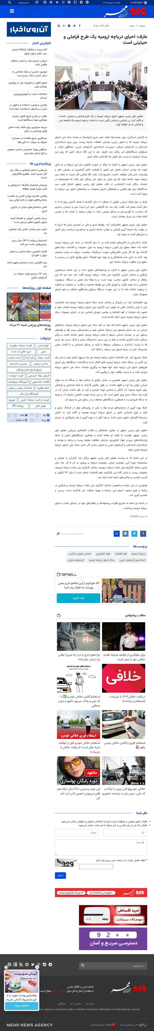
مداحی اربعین (41, 364)
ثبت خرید (78, 598)
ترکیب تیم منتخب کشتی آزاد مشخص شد (28, 231)
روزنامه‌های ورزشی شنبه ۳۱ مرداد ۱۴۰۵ (30, 327)
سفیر (43, 352)
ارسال (60, 875)
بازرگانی (61, 1004)
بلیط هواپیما (43, 388)
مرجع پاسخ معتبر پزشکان (29, 370)
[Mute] (111, 599)
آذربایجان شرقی (76, 560)
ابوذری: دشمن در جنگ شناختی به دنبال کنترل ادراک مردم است (29, 74)
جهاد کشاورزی (103, 554)
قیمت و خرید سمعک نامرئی (34, 400)
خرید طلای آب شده (21, 352)
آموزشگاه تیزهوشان (18, 382)
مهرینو (12, 400)
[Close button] (37, 967)
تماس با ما (75, 1004)
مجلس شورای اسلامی (80, 554)
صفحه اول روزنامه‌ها (36, 288)
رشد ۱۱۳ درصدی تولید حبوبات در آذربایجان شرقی (30, 276)
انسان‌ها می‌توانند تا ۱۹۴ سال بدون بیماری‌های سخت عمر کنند (29, 242)
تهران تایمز (40, 406)
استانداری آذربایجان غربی (132, 560)
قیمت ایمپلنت (16, 376)
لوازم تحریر (43, 346)
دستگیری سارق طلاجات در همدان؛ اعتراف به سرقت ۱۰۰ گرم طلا (29, 140)
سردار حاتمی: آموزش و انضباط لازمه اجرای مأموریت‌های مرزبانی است (29, 220)
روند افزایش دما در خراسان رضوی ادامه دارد (27, 264)
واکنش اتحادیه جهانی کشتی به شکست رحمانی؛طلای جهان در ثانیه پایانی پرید (27, 198)
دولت (131, 26)
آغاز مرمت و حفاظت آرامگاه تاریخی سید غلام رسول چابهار (29, 51)
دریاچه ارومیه (138, 554)
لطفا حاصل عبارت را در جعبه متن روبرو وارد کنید (121, 860)
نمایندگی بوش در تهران (20, 388)
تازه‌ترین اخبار (41, 43)
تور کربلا (29, 358)
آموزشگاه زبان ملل (29, 394)
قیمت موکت (43, 358)
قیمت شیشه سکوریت (20, 346)
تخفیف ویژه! (22, 1006)
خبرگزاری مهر (129, 137)
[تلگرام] (50, 965)
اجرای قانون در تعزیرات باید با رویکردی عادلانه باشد (28, 85)
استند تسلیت (15, 358)
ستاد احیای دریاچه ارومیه (101, 560)
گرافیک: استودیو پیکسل (101, 1025)
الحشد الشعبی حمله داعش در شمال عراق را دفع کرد (28, 253)
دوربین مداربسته (18, 364)
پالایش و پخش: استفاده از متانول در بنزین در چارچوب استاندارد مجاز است (28, 107)
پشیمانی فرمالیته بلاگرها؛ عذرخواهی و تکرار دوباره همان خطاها (27, 187)
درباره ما (90, 1004)
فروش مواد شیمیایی (38, 376)
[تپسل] (58, 575)
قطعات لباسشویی (41, 382)
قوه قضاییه (121, 554)
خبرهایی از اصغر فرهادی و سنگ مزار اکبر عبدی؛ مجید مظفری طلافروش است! (28, 174)
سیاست (142, 26)
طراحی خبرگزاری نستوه (130, 1025)
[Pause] (105, 599)
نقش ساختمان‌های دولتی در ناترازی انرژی (29, 209)
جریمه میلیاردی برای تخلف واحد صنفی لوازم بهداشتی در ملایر (27, 129)
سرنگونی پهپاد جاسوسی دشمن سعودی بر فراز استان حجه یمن (27, 151)
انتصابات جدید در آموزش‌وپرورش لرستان (30, 96)
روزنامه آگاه (18, 406)
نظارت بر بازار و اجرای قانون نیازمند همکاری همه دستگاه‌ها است (29, 118)
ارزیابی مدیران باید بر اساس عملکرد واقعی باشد (29, 63)
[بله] (44, 965)
